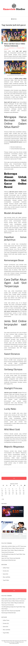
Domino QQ (6, 571)
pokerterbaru (11, 48)
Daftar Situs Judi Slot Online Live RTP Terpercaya (13, 546)
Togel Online (6, 580)
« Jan (2, 499)
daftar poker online (21, 78)
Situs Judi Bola (6, 577)
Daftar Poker (6, 568)
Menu (15, 19)
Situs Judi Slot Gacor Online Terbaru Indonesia (12, 548)
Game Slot (6, 49)
